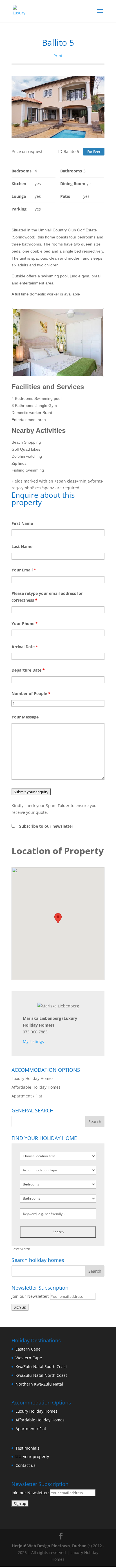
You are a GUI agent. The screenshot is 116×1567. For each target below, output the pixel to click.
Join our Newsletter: (31, 1296)
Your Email (24, 570)
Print (58, 55)
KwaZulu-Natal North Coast (41, 1375)
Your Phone (25, 623)
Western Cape (28, 1357)
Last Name (22, 546)
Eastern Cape (28, 1349)
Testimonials (27, 1448)
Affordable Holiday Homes (36, 1087)
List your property (32, 1456)
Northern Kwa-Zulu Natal (39, 1384)
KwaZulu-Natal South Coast (41, 1366)
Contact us (25, 1465)
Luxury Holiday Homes (32, 1078)
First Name (22, 523)
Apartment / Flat (27, 1096)
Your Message (25, 717)
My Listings (33, 1041)
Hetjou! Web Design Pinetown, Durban (49, 1545)
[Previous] (23, 342)
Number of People (31, 693)
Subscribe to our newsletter (46, 826)
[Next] (92, 342)
